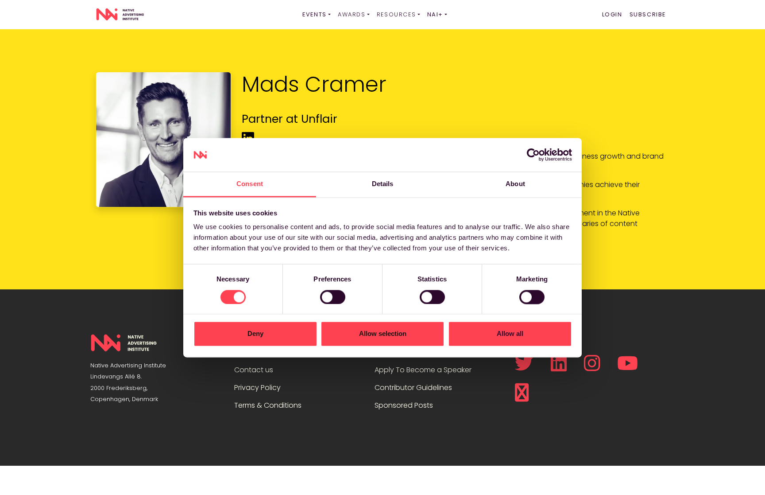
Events (314, 14)
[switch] (332, 297)
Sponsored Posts (404, 405)
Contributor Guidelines (413, 387)
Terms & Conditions (267, 405)
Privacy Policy (257, 387)
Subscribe (648, 14)
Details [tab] (383, 184)
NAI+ (435, 14)
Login (612, 14)
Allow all (510, 334)
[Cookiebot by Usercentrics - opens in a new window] (533, 154)
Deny (255, 334)
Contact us (253, 370)
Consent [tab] (249, 184)
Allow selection (382, 334)
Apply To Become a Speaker (423, 370)
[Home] (120, 15)
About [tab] (515, 184)
